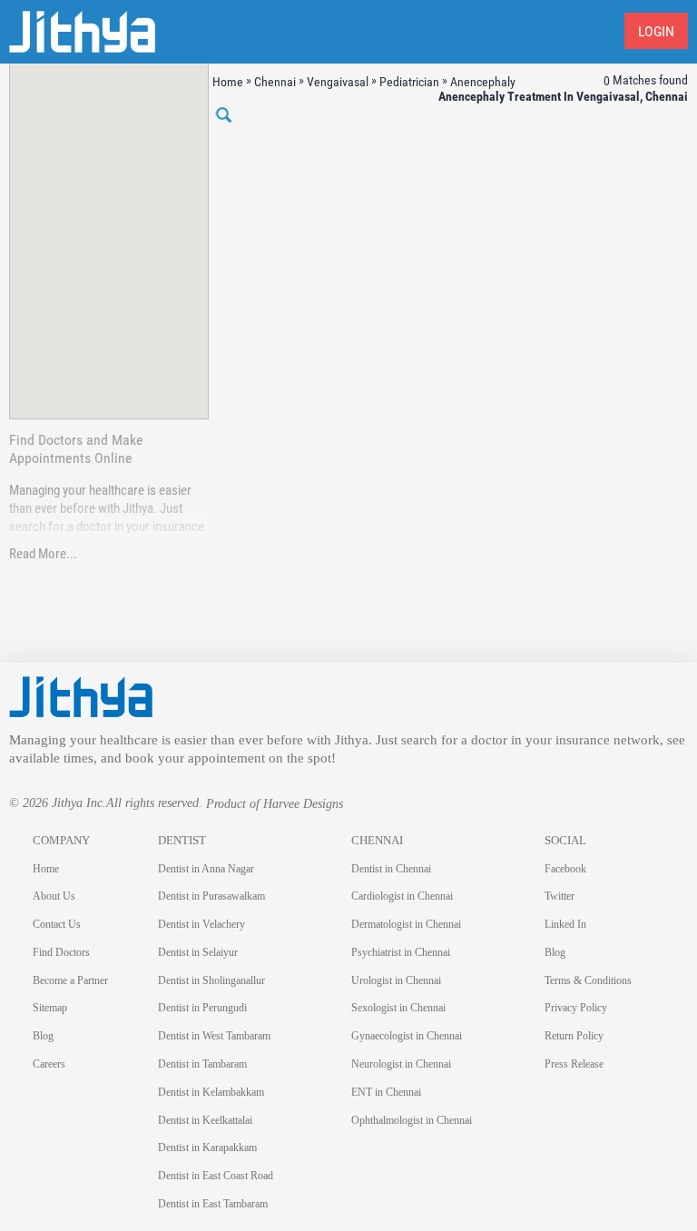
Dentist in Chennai (391, 868)
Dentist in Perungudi (202, 1007)
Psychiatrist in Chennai (400, 952)
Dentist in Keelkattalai (205, 1120)
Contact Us (57, 924)
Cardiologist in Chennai (402, 896)
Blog (43, 1035)
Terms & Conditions (588, 980)
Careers (49, 1064)
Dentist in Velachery (201, 924)
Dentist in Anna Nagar (206, 868)
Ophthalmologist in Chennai (411, 1120)
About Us (54, 896)
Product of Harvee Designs (274, 804)
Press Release (574, 1064)
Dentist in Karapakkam (207, 1147)
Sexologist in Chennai (398, 1007)
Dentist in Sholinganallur (211, 980)
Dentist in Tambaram (202, 1064)
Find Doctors (61, 952)
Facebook (565, 868)
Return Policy (574, 1035)
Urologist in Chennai (396, 980)
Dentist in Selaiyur (198, 952)
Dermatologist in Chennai (406, 924)
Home (46, 868)
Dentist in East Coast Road (215, 1175)
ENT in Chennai (386, 1092)
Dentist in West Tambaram (214, 1035)
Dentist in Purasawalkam (211, 896)
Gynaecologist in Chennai (406, 1035)
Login (656, 31)
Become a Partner (70, 980)
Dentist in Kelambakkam (211, 1092)
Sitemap (50, 1007)
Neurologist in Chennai (401, 1064)
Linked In (565, 924)
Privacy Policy (576, 1007)
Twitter (559, 896)
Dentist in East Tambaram (213, 1203)
